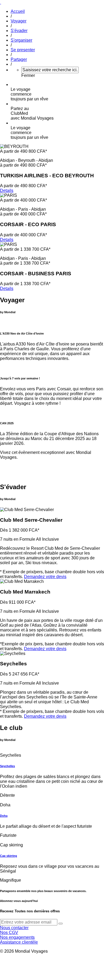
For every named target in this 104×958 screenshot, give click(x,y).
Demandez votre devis (45, 576)
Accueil (18, 11)
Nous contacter (14, 927)
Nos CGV (9, 932)
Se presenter (23, 50)
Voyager (18, 21)
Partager (19, 59)
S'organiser (21, 40)
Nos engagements (17, 937)
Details (6, 190)
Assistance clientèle (19, 942)
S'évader (19, 30)
